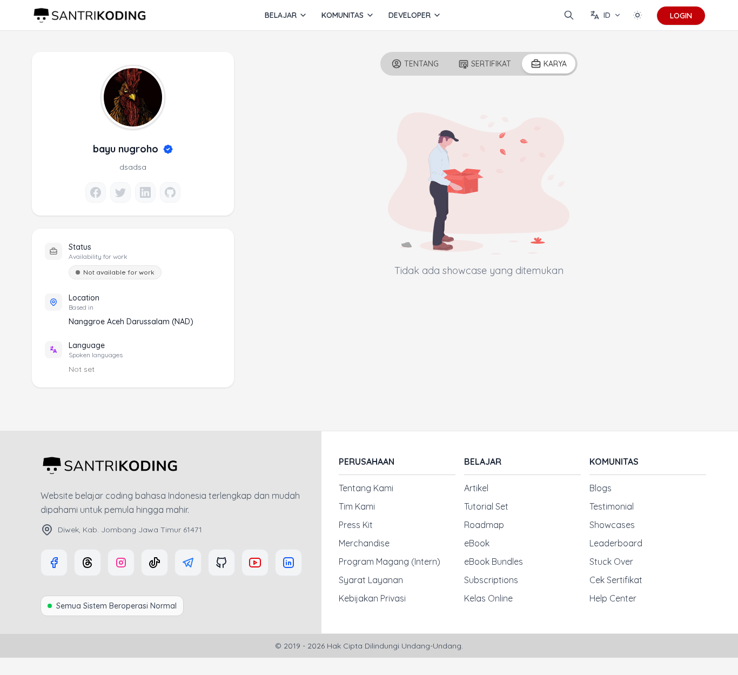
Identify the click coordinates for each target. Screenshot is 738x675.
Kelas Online (488, 598)
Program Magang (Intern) (389, 561)
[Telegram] (188, 562)
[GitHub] (221, 562)
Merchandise (364, 543)
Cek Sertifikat (615, 579)
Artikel (476, 488)
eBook (476, 543)
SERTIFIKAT (491, 64)
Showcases (612, 524)
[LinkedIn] (288, 562)
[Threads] (87, 562)
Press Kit (356, 524)
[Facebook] (54, 562)
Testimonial (611, 506)
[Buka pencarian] (569, 15)
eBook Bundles (493, 561)
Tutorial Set (486, 506)
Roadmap (484, 524)
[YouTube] (255, 562)
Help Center (612, 598)
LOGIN (681, 16)
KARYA (555, 64)
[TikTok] (154, 562)
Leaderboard (615, 543)
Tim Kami (357, 506)
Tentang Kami (366, 488)
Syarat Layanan (371, 579)
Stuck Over (611, 561)
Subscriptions (491, 579)
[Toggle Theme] (637, 15)
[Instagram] (121, 562)
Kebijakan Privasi (372, 598)
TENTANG (421, 64)
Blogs (600, 488)
